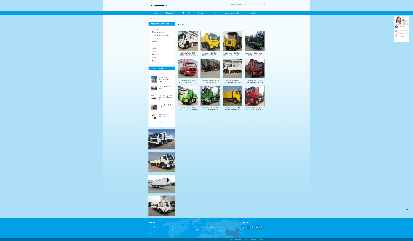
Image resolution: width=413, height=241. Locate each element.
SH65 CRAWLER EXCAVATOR (163, 115)
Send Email (402, 26)
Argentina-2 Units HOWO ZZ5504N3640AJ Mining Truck (232, 54)
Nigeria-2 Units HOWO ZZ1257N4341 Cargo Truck (232, 81)
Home (151, 18)
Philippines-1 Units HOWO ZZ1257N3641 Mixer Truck (210, 109)
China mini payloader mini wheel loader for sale (165, 98)
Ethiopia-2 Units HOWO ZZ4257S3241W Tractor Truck (188, 81)
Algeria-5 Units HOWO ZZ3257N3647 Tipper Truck (210, 54)
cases (156, 18)
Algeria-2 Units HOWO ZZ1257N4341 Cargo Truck (188, 54)
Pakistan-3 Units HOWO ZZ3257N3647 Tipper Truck (188, 109)
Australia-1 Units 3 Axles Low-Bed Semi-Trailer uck (254, 54)
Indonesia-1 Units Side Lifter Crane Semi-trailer (210, 81)
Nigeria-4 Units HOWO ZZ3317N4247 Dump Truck (254, 81)
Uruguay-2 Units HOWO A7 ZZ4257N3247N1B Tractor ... (254, 109)
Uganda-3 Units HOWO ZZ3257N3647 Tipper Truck (232, 109)
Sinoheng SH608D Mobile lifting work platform (164, 79)
